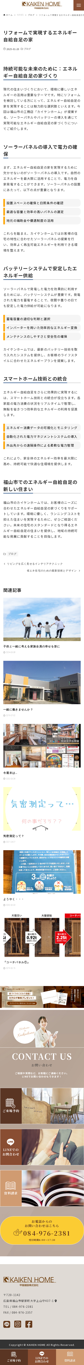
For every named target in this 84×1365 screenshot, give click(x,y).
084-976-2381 (46, 1233)
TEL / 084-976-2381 (18, 1307)
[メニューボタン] (78, 5)
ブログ (27, 48)
